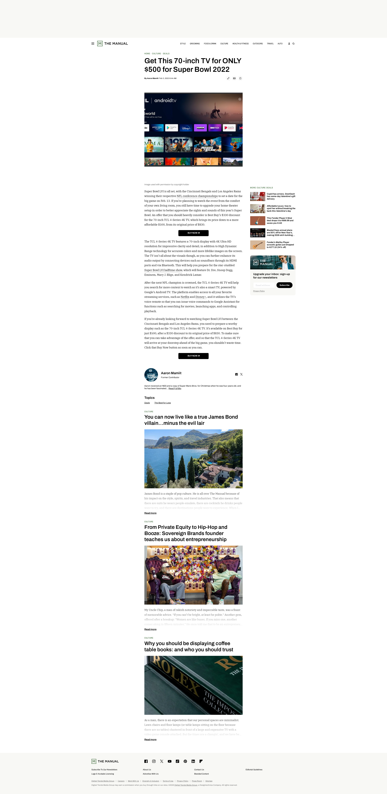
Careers (121, 781)
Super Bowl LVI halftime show (163, 270)
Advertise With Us (151, 773)
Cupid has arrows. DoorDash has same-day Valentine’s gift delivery (281, 196)
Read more (150, 513)
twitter (241, 374)
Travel (270, 43)
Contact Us (199, 769)
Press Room (197, 781)
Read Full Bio (175, 388)
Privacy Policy (259, 291)
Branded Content (201, 773)
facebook (236, 374)
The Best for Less (162, 402)
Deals (147, 402)
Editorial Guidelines (254, 769)
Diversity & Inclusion (150, 781)
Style (183, 43)
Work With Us (133, 781)
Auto (280, 43)
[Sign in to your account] (289, 43)
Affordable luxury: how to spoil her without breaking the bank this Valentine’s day (281, 208)
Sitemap (208, 781)
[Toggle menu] (92, 43)
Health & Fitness (241, 43)
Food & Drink (210, 43)
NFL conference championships (197, 196)
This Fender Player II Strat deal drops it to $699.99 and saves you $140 (280, 220)
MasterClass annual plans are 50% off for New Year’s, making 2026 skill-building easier (280, 234)
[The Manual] (112, 43)
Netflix (185, 297)
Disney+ (200, 297)
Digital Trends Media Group (102, 781)
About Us (147, 769)
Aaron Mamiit (152, 78)
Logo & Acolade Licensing (102, 773)
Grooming (195, 43)
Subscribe (284, 285)
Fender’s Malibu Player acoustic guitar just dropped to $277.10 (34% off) (280, 245)
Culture (224, 43)
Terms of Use (168, 781)
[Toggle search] (293, 43)
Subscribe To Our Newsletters (104, 769)
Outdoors (258, 43)
